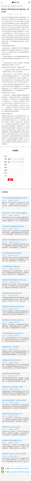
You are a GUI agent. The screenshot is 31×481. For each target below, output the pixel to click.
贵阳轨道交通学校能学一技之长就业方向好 (14, 400)
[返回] (2, 3)
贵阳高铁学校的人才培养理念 (10, 347)
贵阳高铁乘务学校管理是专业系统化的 (13, 226)
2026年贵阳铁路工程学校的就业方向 (12, 333)
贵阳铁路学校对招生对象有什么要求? (12, 387)
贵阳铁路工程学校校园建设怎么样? (12, 440)
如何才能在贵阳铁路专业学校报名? (12, 253)
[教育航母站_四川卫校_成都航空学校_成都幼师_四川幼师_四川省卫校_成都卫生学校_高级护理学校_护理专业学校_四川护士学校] (15, 2)
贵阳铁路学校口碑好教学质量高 (11, 373)
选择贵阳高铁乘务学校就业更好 (11, 266)
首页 (9, 6)
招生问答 (19, 6)
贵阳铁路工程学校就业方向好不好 (11, 360)
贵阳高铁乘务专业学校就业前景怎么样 (13, 320)
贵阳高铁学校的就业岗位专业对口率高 (13, 306)
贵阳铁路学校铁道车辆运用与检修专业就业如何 (15, 280)
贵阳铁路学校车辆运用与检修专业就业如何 (14, 239)
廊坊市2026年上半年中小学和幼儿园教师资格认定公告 (15, 213)
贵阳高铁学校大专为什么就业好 (11, 427)
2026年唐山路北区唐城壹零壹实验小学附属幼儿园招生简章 (15, 198)
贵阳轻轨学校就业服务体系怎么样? (12, 413)
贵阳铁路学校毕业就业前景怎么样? (12, 293)
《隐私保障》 (16, 182)
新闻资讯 (13, 6)
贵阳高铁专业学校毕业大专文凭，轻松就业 (14, 453)
